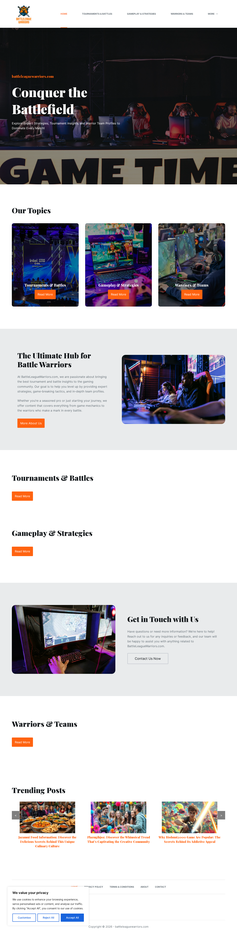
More (211, 13)
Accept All (72, 917)
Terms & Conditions (122, 886)
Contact (160, 886)
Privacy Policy (93, 886)
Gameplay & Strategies (141, 13)
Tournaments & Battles (97, 13)
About (144, 886)
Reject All (48, 917)
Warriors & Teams (182, 13)
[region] (48, 906)
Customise (24, 917)
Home (64, 13)
